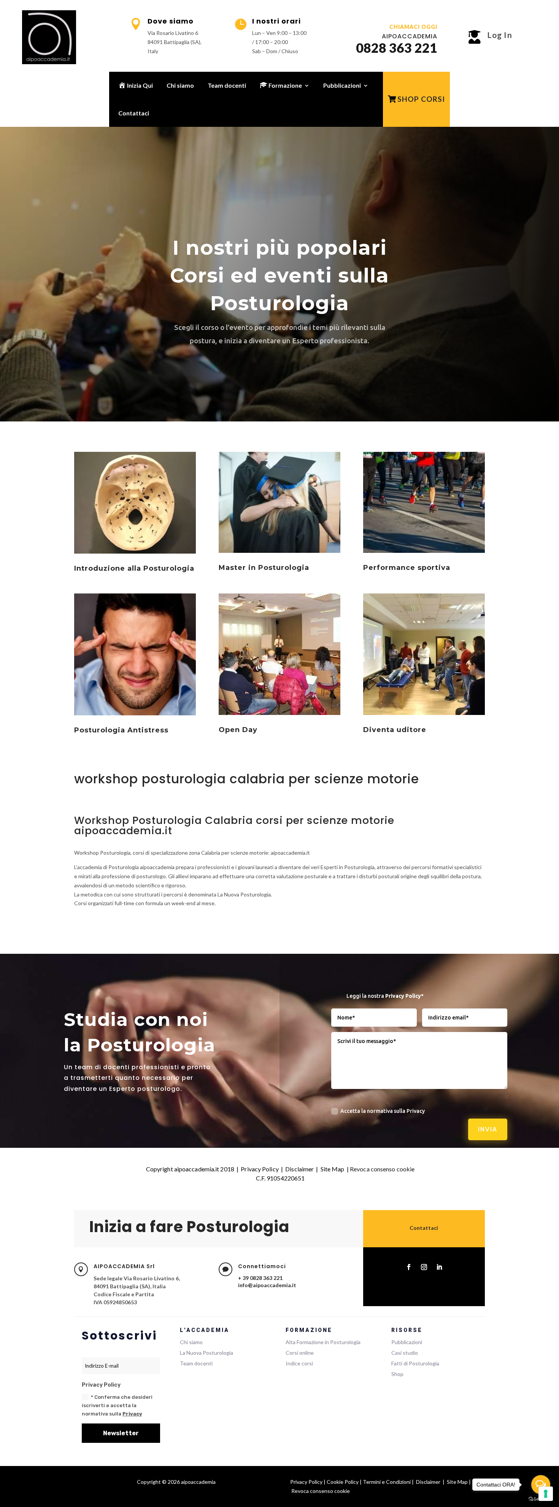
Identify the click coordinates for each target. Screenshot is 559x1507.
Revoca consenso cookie (382, 1168)
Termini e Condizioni (387, 1482)
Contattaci (133, 113)
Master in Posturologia (264, 567)
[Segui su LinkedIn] (439, 1267)
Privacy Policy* (404, 996)
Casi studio (404, 1352)
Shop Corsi (421, 99)
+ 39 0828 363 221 (260, 1278)
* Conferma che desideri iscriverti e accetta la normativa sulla (117, 1405)
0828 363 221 (396, 47)
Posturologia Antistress (121, 730)
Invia (487, 1129)
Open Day (238, 730)
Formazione (284, 85)
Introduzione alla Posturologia (134, 568)
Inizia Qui (139, 85)
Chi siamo (180, 85)
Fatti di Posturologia (415, 1363)
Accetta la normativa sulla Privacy (382, 1111)
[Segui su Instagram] (424, 1267)
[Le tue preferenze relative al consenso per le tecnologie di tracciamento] (545, 1493)
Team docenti (227, 85)
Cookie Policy (343, 1482)
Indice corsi (299, 1363)
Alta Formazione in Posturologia (323, 1342)
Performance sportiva (406, 567)
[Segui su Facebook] (409, 1267)
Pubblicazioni (342, 85)
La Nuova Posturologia (206, 1352)
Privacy (132, 1414)
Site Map (333, 1168)
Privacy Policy (259, 1168)
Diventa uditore (394, 730)
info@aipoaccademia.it (267, 1285)
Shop (397, 1374)
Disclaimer (299, 1168)
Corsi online (300, 1352)
